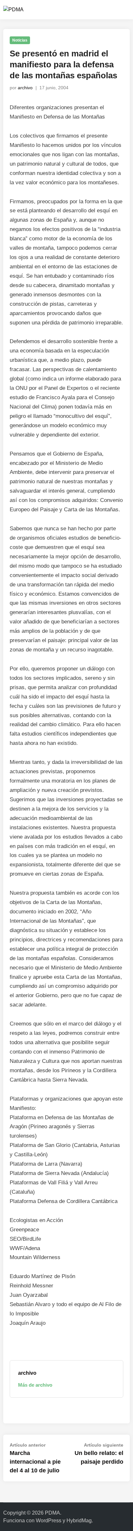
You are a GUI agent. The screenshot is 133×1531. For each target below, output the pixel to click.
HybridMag (79, 1520)
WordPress (48, 1520)
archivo (25, 87)
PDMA (52, 1513)
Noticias (19, 40)
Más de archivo (35, 1385)
